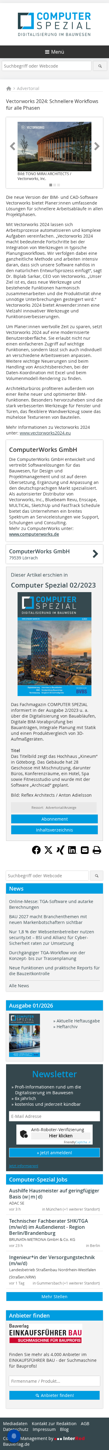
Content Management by (28, 1438)
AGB (85, 1423)
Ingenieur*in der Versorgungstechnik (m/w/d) (52, 1260)
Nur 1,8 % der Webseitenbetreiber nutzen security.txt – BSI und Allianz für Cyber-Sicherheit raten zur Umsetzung (51, 937)
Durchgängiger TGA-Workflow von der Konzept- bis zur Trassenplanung (47, 955)
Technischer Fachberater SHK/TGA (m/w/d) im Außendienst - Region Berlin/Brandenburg (48, 1227)
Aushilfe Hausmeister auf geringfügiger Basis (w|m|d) (54, 1193)
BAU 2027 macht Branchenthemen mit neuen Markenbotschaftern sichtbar (48, 919)
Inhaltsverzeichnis (54, 830)
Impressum (44, 1429)
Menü (57, 51)
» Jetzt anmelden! (54, 1152)
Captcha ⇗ (77, 1142)
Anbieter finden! (57, 1395)
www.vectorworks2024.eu (45, 433)
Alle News (19, 985)
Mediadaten (15, 1423)
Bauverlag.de (16, 1444)
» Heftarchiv (65, 1026)
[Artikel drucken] (97, 850)
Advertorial (28, 88)
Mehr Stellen (54, 1296)
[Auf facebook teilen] (36, 853)
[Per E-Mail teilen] (85, 850)
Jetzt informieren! (23, 1165)
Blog (64, 1429)
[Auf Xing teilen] (60, 853)
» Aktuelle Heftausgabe (76, 1021)
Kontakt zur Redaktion (54, 1423)
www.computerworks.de (34, 534)
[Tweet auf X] (48, 853)
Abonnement (54, 819)
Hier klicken (61, 1135)
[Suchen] (100, 66)
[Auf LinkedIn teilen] (73, 853)
